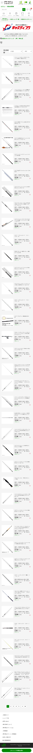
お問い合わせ (6, 721)
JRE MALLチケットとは (8, 727)
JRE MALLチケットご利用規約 (9, 734)
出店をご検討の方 (7, 737)
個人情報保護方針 (7, 740)
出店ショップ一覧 (14, 19)
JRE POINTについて (7, 724)
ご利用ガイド (6, 715)
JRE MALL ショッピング (5, 19)
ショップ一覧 (6, 718)
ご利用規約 (5, 730)
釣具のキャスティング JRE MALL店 (12, 38)
